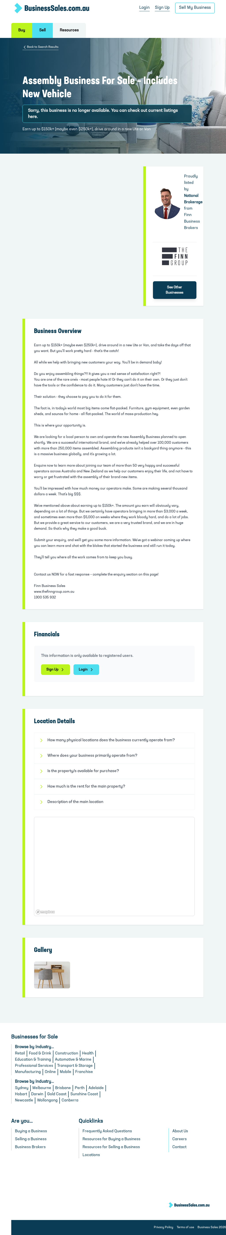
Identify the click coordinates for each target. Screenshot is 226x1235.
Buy (21, 30)
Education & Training (33, 1060)
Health (88, 1054)
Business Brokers (30, 1147)
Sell (42, 30)
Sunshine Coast (84, 1094)
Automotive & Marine (73, 1060)
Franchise (84, 1072)
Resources (69, 30)
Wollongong (47, 1101)
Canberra (70, 1101)
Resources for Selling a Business (111, 1147)
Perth (80, 1088)
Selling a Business (31, 1139)
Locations (91, 1155)
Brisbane (63, 1088)
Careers (179, 1139)
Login (144, 8)
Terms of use (185, 1227)
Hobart (21, 1094)
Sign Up (162, 8)
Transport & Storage (75, 1066)
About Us (180, 1131)
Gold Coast (56, 1094)
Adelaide (96, 1088)
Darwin (37, 1094)
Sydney (21, 1088)
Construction (66, 1054)
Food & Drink (40, 1054)
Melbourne (41, 1088)
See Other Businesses (174, 290)
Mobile (65, 1072)
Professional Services (34, 1066)
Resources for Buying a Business (111, 1139)
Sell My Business (195, 8)
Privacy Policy (163, 1227)
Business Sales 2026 (212, 1227)
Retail (20, 1054)
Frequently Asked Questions (107, 1131)
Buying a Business (31, 1131)
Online (50, 1072)
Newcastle (24, 1101)
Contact (179, 1147)
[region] (114, 866)
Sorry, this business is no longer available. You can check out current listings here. (103, 113)
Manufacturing (28, 1072)
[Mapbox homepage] (45, 912)
